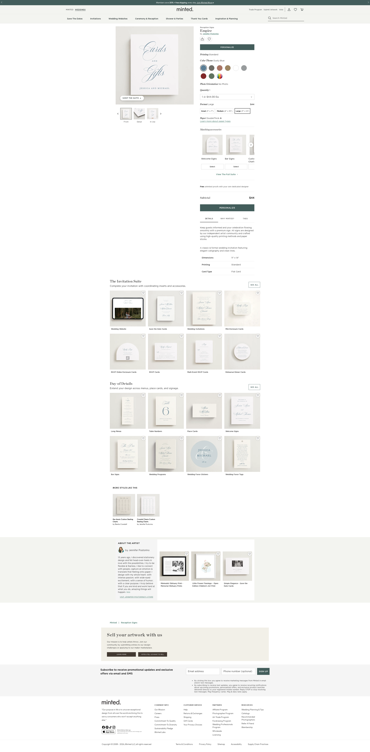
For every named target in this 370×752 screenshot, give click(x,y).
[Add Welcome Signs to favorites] (258, 395)
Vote (281, 10)
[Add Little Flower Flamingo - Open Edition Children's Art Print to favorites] (218, 553)
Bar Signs (115, 474)
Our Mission (160, 709)
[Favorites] (295, 9)
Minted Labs (160, 732)
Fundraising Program (221, 720)
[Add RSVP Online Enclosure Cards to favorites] (143, 336)
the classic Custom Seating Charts (123, 520)
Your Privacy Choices (193, 724)
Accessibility (236, 744)
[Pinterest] (107, 727)
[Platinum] (243, 68)
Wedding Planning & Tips (253, 709)
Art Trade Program (220, 717)
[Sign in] (289, 9)
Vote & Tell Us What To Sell (152, 654)
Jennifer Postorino (211, 34)
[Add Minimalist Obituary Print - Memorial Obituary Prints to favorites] (186, 553)
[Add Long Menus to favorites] (143, 395)
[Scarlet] (203, 76)
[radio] (207, 111)
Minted (113, 622)
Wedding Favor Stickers (197, 474)
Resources (247, 705)
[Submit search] (269, 18)
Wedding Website (118, 329)
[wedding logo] (185, 9)
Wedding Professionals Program (222, 726)
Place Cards (192, 431)
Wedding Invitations (196, 329)
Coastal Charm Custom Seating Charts (146, 520)
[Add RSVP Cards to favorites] (181, 336)
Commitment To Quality (165, 720)
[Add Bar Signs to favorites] (143, 438)
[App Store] (108, 732)
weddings (80, 10)
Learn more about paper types (215, 121)
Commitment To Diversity (166, 724)
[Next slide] (160, 113)
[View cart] (301, 9)
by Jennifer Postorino (145, 524)
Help (186, 709)
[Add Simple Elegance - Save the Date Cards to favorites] (249, 553)
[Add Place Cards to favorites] (219, 395)
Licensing (216, 734)
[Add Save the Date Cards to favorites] (181, 293)
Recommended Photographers (248, 718)
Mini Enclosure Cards (234, 329)
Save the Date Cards (158, 329)
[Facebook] (103, 727)
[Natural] (211, 68)
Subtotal (205, 197)
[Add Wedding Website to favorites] (143, 293)
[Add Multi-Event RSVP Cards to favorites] (219, 336)
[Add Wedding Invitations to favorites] (219, 293)
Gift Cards (188, 720)
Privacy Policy (205, 744)
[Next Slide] (251, 145)
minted (69, 10)
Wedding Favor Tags (234, 474)
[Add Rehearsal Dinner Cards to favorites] (258, 336)
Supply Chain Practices (258, 744)
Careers (158, 713)
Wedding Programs (157, 474)
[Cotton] (235, 68)
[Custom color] (219, 76)
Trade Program (255, 10)
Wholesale (217, 731)
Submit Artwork (270, 10)
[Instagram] (114, 727)
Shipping (187, 717)
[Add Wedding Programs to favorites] (181, 438)
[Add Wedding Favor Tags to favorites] (258, 438)
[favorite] (209, 39)
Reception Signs (207, 27)
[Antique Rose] (219, 68)
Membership (247, 727)
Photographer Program (222, 713)
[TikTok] (110, 727)
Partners (217, 705)
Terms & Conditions (184, 744)
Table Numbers (155, 431)
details (209, 218)
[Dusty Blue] (203, 68)
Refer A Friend (248, 723)
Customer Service (193, 705)
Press (157, 717)
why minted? (227, 218)
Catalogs (246, 713)
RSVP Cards (154, 372)
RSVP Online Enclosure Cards (123, 372)
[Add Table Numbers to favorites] (181, 395)
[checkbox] (212, 167)
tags (245, 218)
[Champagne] (227, 68)
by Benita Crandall (120, 524)
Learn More (121, 654)
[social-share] (202, 39)
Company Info (162, 705)
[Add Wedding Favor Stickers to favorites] (219, 438)
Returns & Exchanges (193, 713)
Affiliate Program (220, 709)
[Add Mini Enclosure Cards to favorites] (258, 293)
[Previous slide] (118, 113)
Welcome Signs (232, 431)
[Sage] (211, 76)
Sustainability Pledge (164, 728)
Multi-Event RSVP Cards (197, 372)
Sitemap (221, 744)
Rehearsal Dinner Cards (235, 372)
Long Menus (116, 431)
